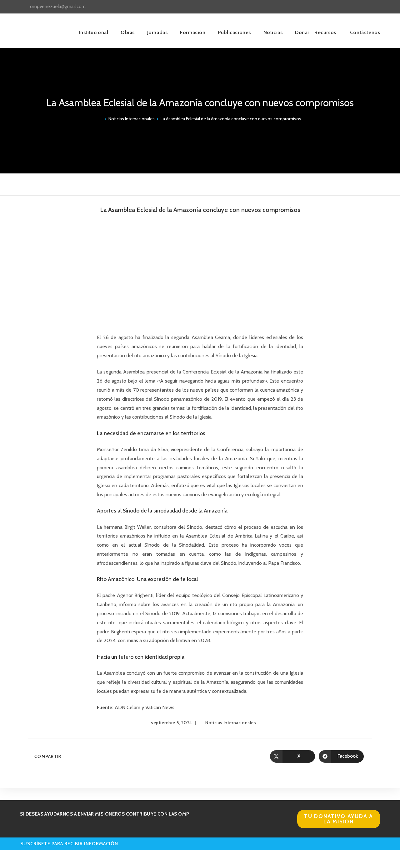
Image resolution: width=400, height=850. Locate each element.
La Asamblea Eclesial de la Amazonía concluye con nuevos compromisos (231, 118)
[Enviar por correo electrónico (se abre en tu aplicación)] (377, 7)
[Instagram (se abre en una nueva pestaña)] (364, 7)
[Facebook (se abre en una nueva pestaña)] (356, 7)
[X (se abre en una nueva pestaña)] (349, 7)
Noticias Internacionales (230, 722)
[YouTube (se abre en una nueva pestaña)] (371, 7)
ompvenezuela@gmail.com (58, 6)
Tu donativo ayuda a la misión (338, 819)
